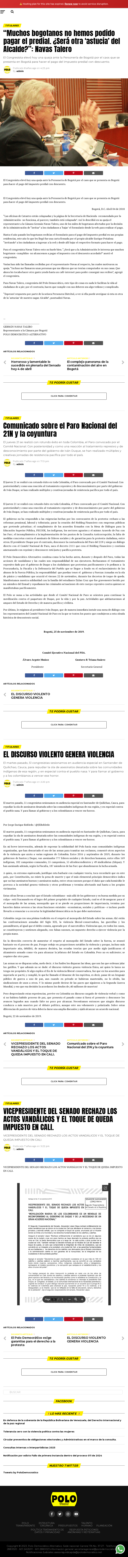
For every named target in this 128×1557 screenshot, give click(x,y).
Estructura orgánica (46, 1524)
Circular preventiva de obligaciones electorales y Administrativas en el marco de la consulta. (59, 1439)
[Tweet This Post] (53, 173)
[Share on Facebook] (34, 173)
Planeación (104, 1525)
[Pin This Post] (73, 173)
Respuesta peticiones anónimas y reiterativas (84, 1531)
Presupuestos (68, 1525)
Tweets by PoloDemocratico (20, 1472)
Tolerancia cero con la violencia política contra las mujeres (38, 1431)
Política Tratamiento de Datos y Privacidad (47, 1531)
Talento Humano (87, 1524)
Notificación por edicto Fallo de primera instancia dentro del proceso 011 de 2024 (52, 1455)
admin (20, 71)
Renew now (71, 3)
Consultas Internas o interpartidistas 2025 (29, 1447)
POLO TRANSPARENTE (25, 1524)
